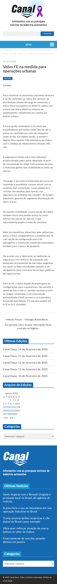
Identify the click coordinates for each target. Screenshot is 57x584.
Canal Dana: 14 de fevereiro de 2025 (25, 349)
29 (11, 414)
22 (11, 411)
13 (6, 407)
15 (11, 407)
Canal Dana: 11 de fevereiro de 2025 (25, 369)
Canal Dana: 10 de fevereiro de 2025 (25, 376)
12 (4, 407)
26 (4, 414)
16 (14, 407)
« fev (5, 418)
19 (4, 411)
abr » (12, 418)
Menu (28, 44)
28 (9, 414)
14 (9, 407)
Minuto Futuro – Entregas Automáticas (26, 319)
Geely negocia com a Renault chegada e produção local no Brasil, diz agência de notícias (27, 498)
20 (6, 411)
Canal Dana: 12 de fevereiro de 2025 (25, 363)
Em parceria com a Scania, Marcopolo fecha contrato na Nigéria (28, 327)
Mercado (13, 53)
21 (9, 411)
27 (6, 414)
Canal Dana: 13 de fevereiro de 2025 (25, 356)
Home (5, 53)
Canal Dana (28, 9)
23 (14, 411)
